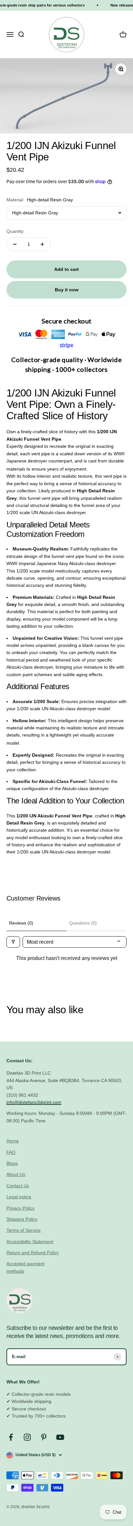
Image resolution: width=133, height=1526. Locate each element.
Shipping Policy (21, 1219)
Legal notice (18, 1196)
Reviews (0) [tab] (21, 923)
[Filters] (13, 942)
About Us (15, 1174)
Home (12, 1140)
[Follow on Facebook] (10, 1437)
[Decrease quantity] (15, 244)
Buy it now (66, 289)
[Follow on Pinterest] (43, 1437)
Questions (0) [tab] (83, 923)
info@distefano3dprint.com (33, 1102)
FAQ (10, 1152)
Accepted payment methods (25, 1267)
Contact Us (17, 1185)
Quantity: (15, 231)
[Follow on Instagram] (27, 1437)
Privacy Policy (20, 1208)
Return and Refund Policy (32, 1252)
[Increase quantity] (42, 244)
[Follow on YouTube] (60, 1437)
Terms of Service (23, 1230)
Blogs (12, 1163)
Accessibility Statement (29, 1241)
